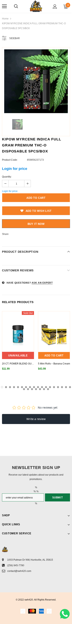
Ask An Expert (42, 282)
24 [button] (44, 389)
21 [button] (32, 389)
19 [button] (24, 389)
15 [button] (58, 387)
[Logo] (36, 6)
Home (5, 18)
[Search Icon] (16, 6)
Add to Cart (53, 355)
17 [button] (66, 387)
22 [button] (36, 389)
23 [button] (40, 389)
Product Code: (10, 159)
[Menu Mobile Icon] (4, 6)
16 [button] (62, 387)
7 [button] (26, 387)
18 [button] (70, 387)
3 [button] (10, 387)
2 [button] (6, 387)
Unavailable (18, 355)
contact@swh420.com (19, 571)
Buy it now (36, 223)
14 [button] (54, 387)
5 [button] (18, 387)
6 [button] (22, 387)
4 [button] (14, 387)
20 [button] (28, 389)
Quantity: (7, 176)
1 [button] (2, 387)
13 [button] (50, 387)
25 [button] (48, 389)
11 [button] (42, 387)
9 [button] (34, 387)
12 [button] (46, 387)
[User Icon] (55, 6)
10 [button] (38, 387)
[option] (36, 81)
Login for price (14, 169)
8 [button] (30, 387)
